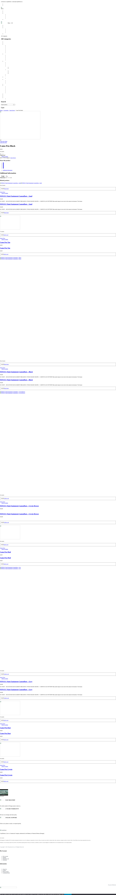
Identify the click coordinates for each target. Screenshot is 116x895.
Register (5, 4)
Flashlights (6, 77)
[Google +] (3, 166)
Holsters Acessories (13, 68)
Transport (6, 97)
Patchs (7, 89)
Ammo (10, 70)
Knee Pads (8, 60)
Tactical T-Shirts (9, 52)
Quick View (2, 192)
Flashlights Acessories (11, 78)
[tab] (59, 170)
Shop (5, 13)
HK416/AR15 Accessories (12, 86)
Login (5, 5)
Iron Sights (8, 80)
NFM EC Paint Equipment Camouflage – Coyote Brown (19, 506)
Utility (10, 72)
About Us (6, 12)
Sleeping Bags (9, 63)
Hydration (8, 75)
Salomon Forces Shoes (8, 96)
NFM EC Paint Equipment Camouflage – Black (16, 372)
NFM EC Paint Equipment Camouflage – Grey (16, 681)
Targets (5, 84)
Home (5, 11)
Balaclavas (8, 46)
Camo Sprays (9, 91)
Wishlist (8, 15)
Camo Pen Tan (5, 242)
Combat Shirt (9, 49)
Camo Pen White (3, 141)
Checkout (8, 18)
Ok (64, 894)
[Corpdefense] (4, 7)
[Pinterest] (3, 165)
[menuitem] (5, 25)
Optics (5, 79)
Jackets (7, 51)
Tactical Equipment (8, 61)
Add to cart (3, 155)
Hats (7, 50)
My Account (5, 856)
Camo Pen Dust (3, 142)
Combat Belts (9, 64)
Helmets (8, 58)
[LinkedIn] (3, 168)
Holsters (8, 66)
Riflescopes (8, 83)
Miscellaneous (9, 92)
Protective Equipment (8, 54)
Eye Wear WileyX (10, 55)
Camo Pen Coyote (6, 769)
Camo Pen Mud (5, 552)
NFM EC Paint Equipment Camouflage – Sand (16, 196)
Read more (6, 188)
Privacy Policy (6, 871)
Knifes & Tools (7, 94)
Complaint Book (6, 872)
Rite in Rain (8, 90)
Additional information (7, 170)
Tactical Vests (9, 62)
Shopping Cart (9, 17)
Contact (5, 19)
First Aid (11, 73)
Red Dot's (8, 81)
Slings (7, 74)
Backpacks (8, 98)
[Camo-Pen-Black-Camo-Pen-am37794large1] (20, 139)
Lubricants (8, 87)
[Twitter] (3, 164)
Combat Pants (9, 47)
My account (8, 14)
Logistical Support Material (9, 43)
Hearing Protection (10, 57)
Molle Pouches (9, 69)
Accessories (6, 85)
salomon (5, 41)
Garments (6, 44)
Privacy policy (68, 894)
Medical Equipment (8, 95)
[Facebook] (3, 163)
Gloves (7, 56)
